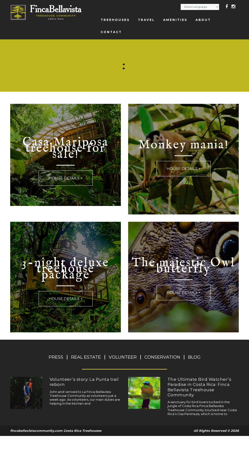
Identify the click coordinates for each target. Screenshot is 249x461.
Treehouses (115, 20)
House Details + (66, 178)
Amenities (175, 20)
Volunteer (123, 357)
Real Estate (86, 357)
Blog (194, 357)
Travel (146, 20)
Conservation (162, 357)
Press (56, 357)
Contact (111, 32)
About (203, 20)
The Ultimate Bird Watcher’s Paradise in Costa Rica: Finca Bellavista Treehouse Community (199, 387)
